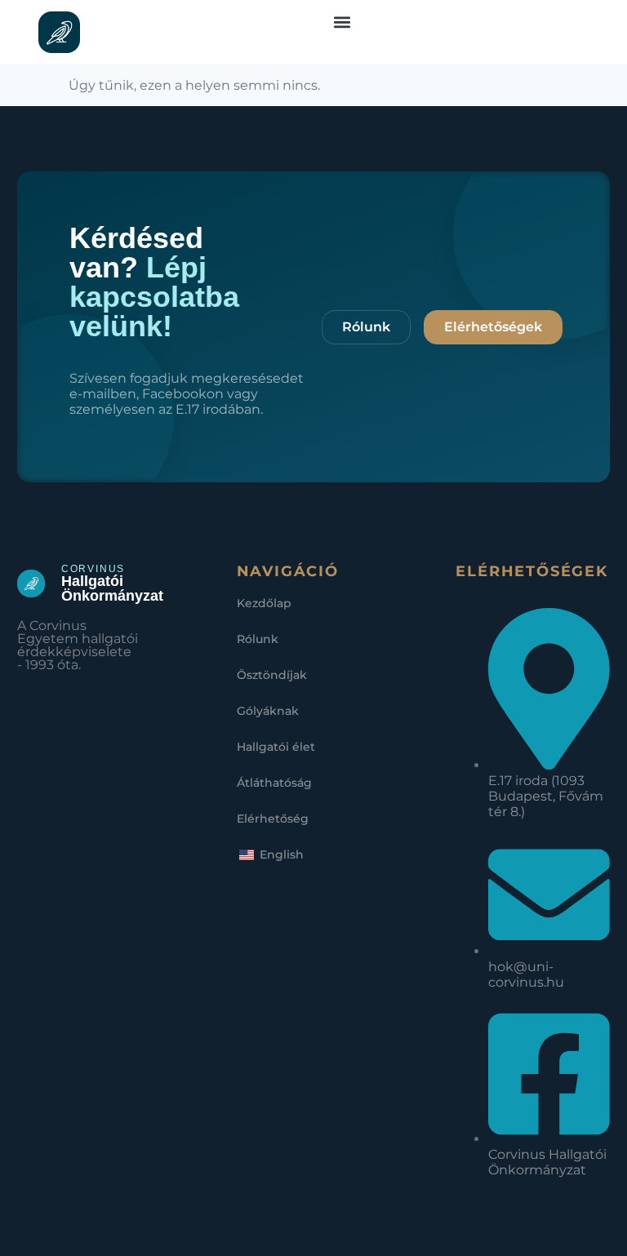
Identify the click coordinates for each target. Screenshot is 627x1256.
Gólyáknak (268, 710)
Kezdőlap (264, 603)
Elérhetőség (273, 818)
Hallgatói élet (276, 746)
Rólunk (257, 639)
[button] (342, 21)
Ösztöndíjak (272, 675)
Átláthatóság (274, 782)
